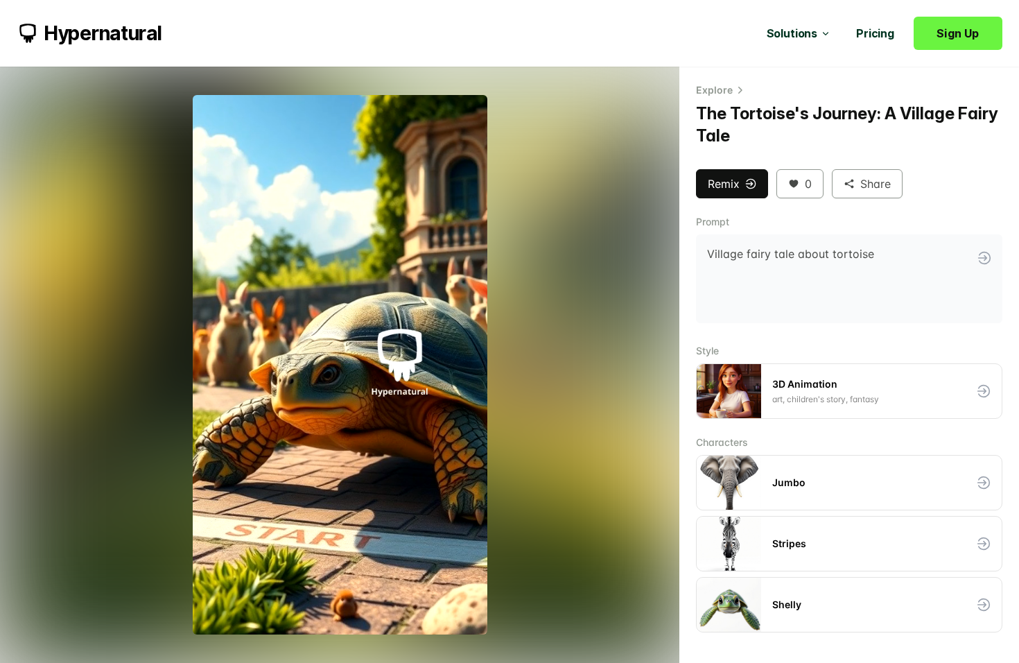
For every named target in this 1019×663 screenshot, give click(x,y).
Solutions (792, 33)
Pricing (875, 33)
